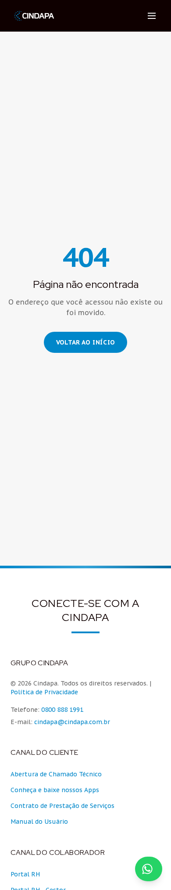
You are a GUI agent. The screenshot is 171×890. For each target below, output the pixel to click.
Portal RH (25, 874)
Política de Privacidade (44, 692)
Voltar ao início (85, 342)
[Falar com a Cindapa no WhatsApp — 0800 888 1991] (148, 869)
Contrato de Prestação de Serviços (62, 806)
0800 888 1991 (62, 710)
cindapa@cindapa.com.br (72, 722)
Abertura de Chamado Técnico (56, 774)
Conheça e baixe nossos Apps (55, 790)
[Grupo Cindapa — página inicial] (34, 16)
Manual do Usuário (39, 821)
